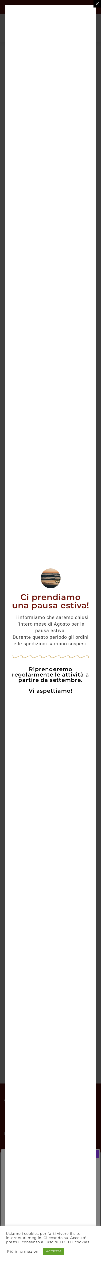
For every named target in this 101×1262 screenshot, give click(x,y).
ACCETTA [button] (54, 1251)
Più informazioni (23, 1251)
